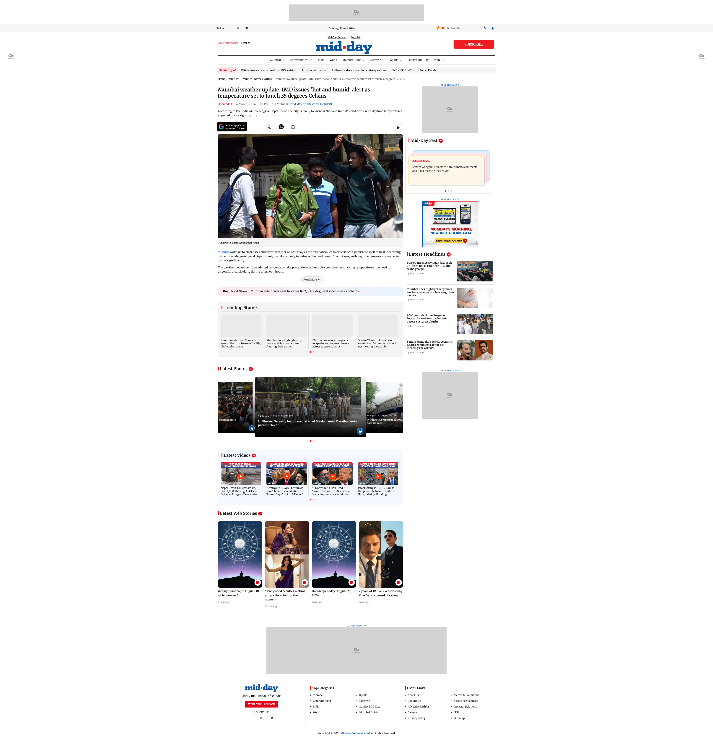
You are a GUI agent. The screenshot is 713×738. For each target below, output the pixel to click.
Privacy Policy (416, 718)
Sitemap (459, 718)
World (333, 60)
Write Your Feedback (261, 704)
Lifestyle (375, 60)
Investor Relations (465, 706)
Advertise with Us (418, 706)
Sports (394, 60)
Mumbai (275, 60)
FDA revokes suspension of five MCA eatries (268, 70)
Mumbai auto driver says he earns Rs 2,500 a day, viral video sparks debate (305, 291)
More (437, 60)
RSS (456, 712)
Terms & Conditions (466, 695)
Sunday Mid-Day (418, 60)
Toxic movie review (314, 70)
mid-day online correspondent (311, 104)
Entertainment (299, 60)
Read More (310, 279)
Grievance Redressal (466, 700)
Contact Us (414, 700)
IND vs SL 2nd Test (404, 70)
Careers (412, 712)
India (321, 60)
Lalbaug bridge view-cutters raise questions (359, 70)
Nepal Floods (428, 70)
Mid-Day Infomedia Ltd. (355, 733)
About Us (413, 695)
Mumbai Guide (351, 60)
